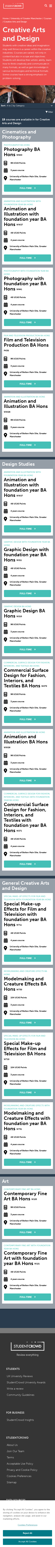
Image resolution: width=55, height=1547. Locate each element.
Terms (10, 1457)
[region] (27, 1523)
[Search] (46, 6)
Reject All (27, 1533)
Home (6, 18)
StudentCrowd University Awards (26, 1382)
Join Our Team (15, 1451)
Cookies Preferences (19, 1476)
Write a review (15, 1388)
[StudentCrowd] (13, 6)
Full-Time (26, 188)
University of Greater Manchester (26, 18)
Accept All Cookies (27, 1541)
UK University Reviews (20, 1376)
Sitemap (11, 1482)
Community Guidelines (20, 1395)
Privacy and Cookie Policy (22, 1470)
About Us (12, 1445)
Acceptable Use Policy (20, 1463)
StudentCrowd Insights (20, 1420)
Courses (47, 18)
